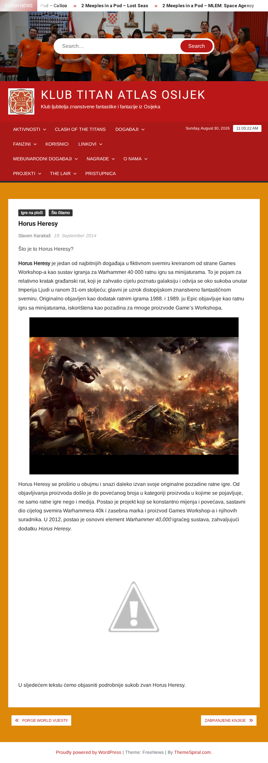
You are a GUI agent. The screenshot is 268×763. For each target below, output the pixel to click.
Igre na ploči (32, 212)
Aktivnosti (26, 129)
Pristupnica (100, 173)
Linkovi (87, 144)
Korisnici (57, 144)
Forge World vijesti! (45, 720)
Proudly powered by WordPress (88, 752)
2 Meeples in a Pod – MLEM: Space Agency (208, 5)
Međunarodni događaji (42, 158)
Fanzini (22, 144)
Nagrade (98, 158)
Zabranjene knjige (225, 720)
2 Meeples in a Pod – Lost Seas (114, 5)
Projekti (24, 173)
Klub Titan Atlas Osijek (123, 95)
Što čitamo (60, 212)
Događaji (127, 129)
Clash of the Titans (80, 129)
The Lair (60, 173)
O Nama (133, 158)
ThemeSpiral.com (192, 752)
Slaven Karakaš (34, 235)
